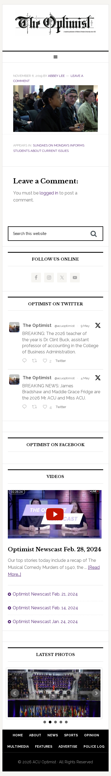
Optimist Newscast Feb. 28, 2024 (54, 549)
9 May (85, 326)
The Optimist (37, 325)
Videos (55, 476)
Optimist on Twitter (55, 304)
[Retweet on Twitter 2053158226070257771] (36, 361)
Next (96, 693)
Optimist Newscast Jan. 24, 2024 (45, 621)
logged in (49, 193)
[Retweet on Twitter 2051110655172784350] (36, 407)
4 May (85, 378)
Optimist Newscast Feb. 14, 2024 (45, 607)
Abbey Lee (56, 76)
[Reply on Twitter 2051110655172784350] (26, 407)
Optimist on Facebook (55, 445)
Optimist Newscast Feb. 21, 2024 (45, 594)
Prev (15, 693)
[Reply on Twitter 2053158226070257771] (26, 361)
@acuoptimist (65, 326)
